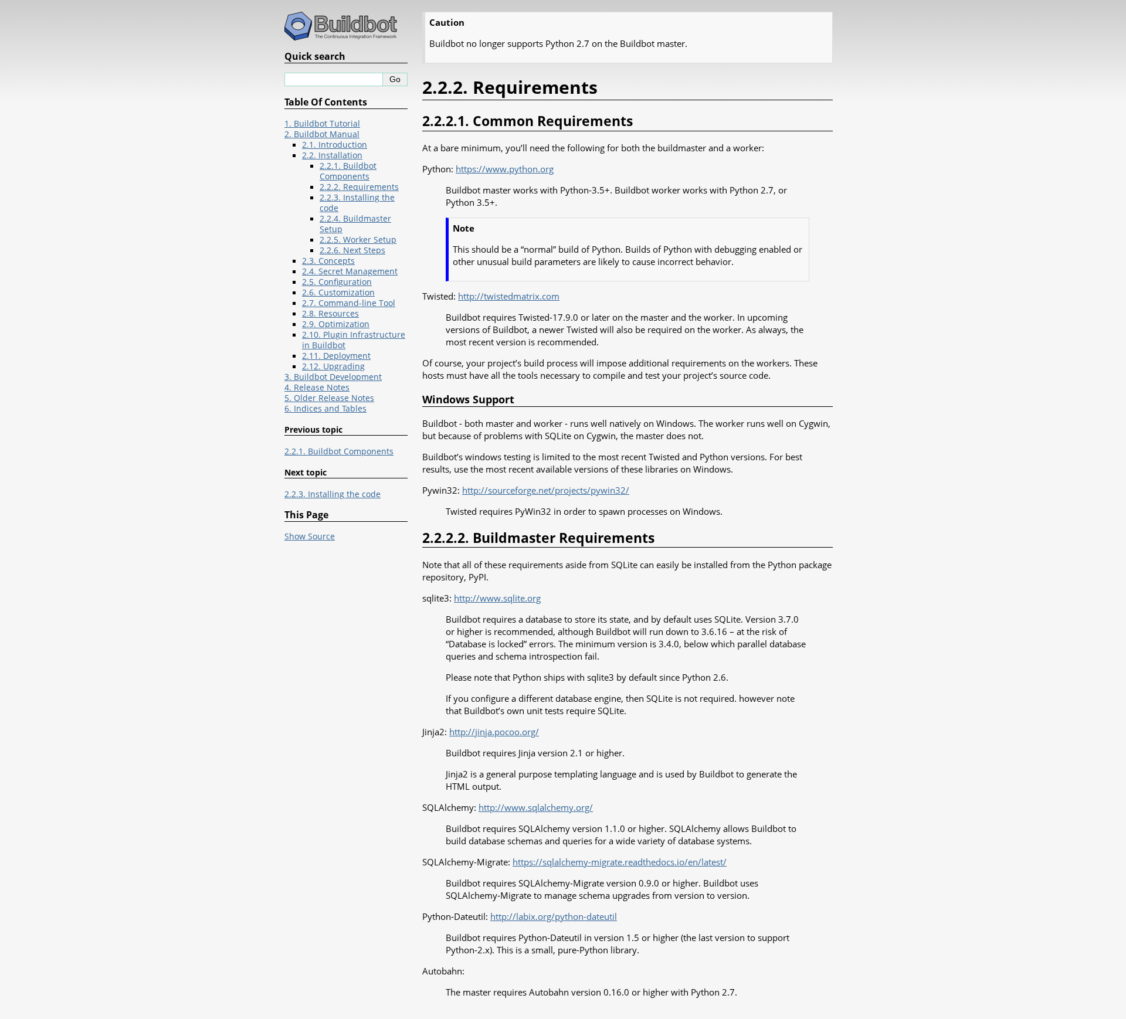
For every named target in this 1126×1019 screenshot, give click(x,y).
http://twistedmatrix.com (508, 296)
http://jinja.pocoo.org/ (494, 732)
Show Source (309, 536)
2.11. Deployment (336, 356)
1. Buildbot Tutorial (322, 123)
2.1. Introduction (334, 145)
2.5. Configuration (337, 282)
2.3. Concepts (328, 261)
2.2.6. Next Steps (352, 250)
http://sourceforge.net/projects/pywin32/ (545, 490)
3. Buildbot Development (333, 377)
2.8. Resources (330, 313)
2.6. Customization (338, 292)
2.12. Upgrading (333, 366)
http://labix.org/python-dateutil (553, 916)
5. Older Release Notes (329, 398)
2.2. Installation (332, 155)
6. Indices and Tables (325, 408)
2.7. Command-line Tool (348, 303)
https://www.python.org (505, 169)
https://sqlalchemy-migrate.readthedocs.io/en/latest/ (620, 862)
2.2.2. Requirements (359, 187)
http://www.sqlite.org (497, 598)
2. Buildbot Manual (321, 134)
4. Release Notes (317, 387)
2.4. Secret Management (350, 271)
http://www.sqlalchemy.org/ (536, 807)
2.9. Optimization (335, 324)
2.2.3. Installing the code (332, 494)
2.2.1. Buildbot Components (348, 171)
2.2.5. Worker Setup (358, 240)
